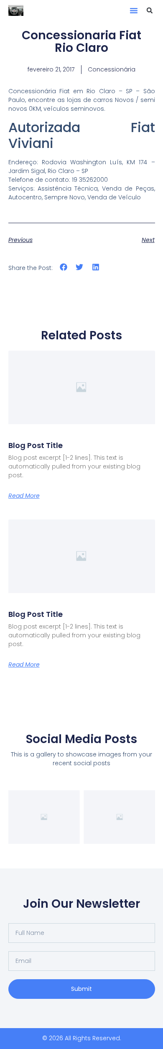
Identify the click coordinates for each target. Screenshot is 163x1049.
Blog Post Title (35, 445)
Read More (24, 496)
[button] (133, 10)
